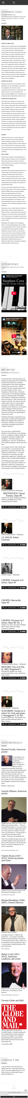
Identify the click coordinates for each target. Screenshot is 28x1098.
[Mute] (20, 507)
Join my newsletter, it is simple (14, 1092)
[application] (14, 507)
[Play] (3, 507)
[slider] (24, 507)
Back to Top (14, 1088)
